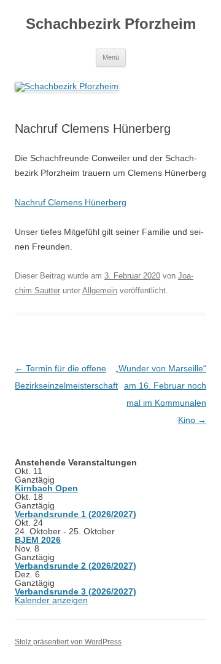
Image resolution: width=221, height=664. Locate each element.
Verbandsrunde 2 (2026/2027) (75, 566)
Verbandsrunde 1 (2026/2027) (75, 514)
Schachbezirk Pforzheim (111, 23)
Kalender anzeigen (51, 600)
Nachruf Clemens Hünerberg (70, 202)
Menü (111, 57)
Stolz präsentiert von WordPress (68, 642)
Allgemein (99, 290)
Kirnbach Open (46, 488)
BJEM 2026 (38, 540)
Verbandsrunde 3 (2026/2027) (75, 591)
